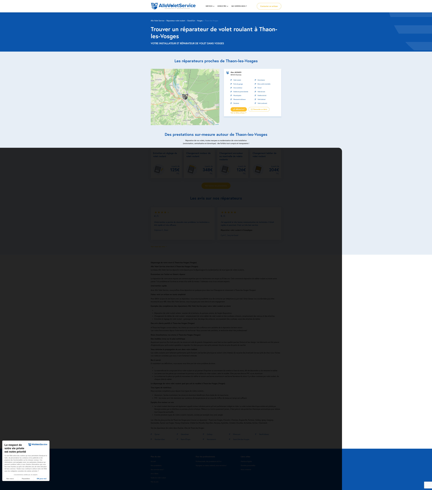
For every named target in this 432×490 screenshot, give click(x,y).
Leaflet (217, 124)
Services (209, 6)
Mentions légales (246, 461)
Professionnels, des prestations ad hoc (209, 461)
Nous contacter (246, 469)
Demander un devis (260, 109)
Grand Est (191, 20)
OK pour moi (41, 479)
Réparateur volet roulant (175, 20)
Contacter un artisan (269, 6)
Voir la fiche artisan (238, 113)
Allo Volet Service (157, 20)
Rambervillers (160, 439)
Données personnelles (248, 465)
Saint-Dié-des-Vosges (241, 439)
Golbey (209, 434)
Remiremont (211, 439)
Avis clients (154, 474)
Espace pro (222, 6)
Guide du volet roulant (158, 478)
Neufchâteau (264, 434)
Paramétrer (26, 479)
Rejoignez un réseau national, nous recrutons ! (211, 465)
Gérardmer (185, 434)
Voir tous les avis (158, 246)
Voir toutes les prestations (216, 185)
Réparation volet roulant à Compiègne (236, 230)
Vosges (199, 20)
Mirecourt (236, 434)
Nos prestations (156, 465)
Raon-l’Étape (185, 439)
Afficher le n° (240, 109)
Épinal (157, 434)
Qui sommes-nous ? (239, 6)
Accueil (153, 461)
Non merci (10, 479)
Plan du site (154, 482)
